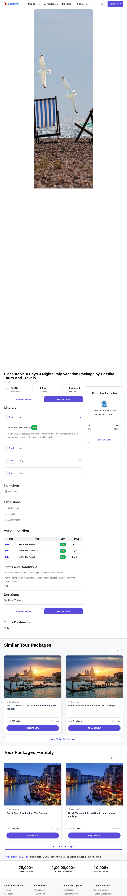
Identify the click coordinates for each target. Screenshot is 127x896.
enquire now (63, 399)
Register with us (71, 894)
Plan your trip (39, 894)
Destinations (50, 4)
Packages (33, 4)
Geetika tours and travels (104, 411)
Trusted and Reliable (102, 894)
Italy (9, 382)
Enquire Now (32, 728)
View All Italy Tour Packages (63, 739)
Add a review (39, 890)
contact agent (23, 399)
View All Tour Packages (63, 846)
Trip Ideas (66, 4)
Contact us (8, 894)
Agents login (69, 890)
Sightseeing (83, 4)
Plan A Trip (115, 4)
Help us (7, 890)
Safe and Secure (100, 890)
